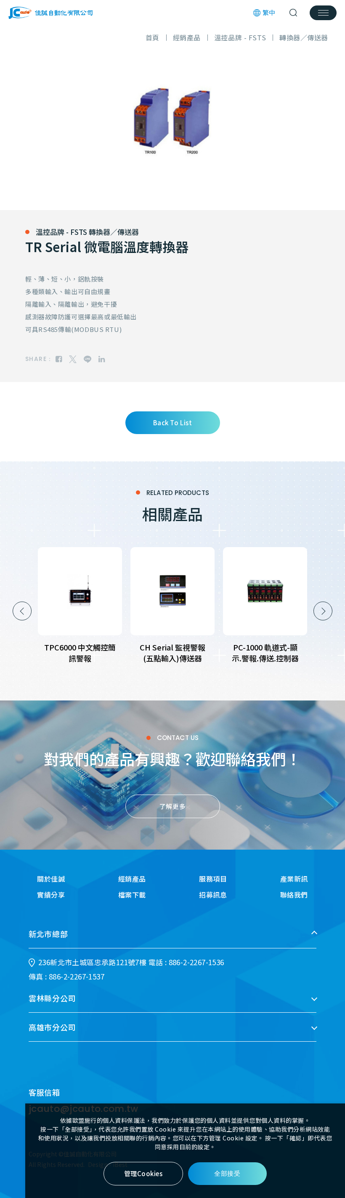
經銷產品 (132, 879)
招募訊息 (213, 895)
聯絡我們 (294, 895)
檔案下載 (132, 895)
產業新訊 (294, 879)
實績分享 (51, 895)
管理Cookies (143, 1173)
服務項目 (213, 879)
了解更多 (172, 806)
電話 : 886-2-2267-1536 (186, 962)
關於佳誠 (51, 879)
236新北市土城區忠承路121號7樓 (92, 962)
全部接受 (227, 1173)
